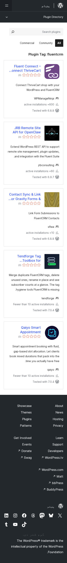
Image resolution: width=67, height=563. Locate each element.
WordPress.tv (52, 457)
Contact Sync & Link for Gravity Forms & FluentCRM (25, 196)
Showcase (24, 406)
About (59, 406)
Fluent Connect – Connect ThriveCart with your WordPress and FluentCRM (25, 68)
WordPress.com (50, 470)
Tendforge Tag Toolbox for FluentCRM (29, 258)
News (59, 412)
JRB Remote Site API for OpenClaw (27, 130)
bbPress (55, 483)
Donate (25, 451)
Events (27, 444)
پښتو (51, 506)
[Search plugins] (13, 32)
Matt (58, 476)
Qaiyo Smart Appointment (30, 330)
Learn (59, 438)
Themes (26, 412)
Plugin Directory (53, 16)
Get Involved (23, 438)
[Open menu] (6, 5)
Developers (55, 451)
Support (57, 444)
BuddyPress (53, 489)
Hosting (58, 419)
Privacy (58, 425)
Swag (26, 457)
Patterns (26, 425)
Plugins (27, 419)
